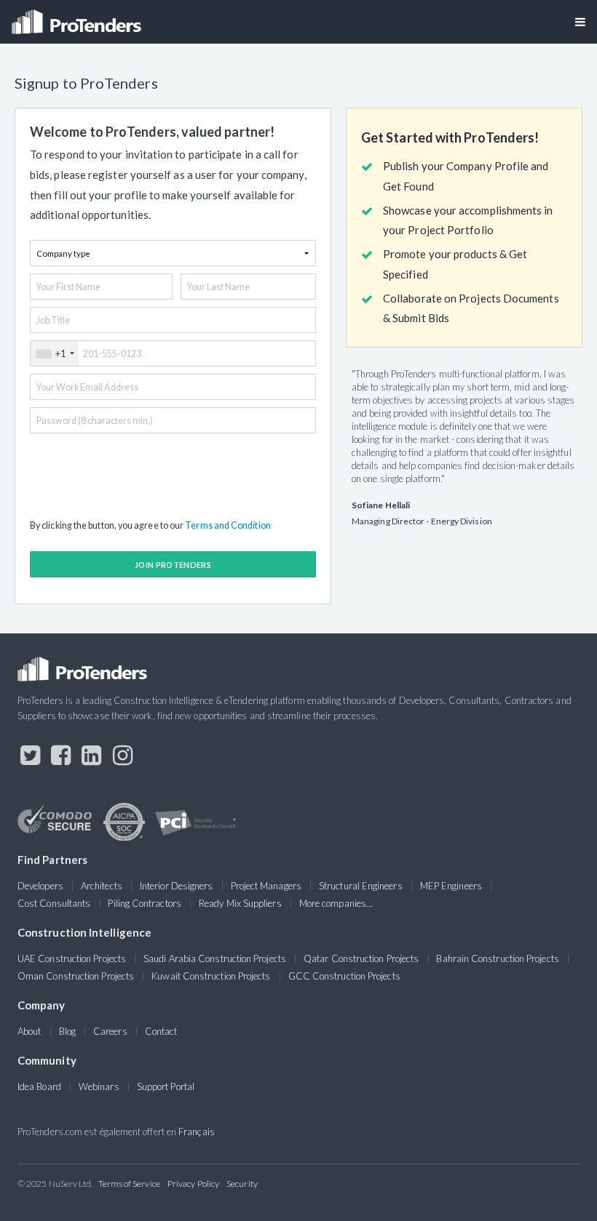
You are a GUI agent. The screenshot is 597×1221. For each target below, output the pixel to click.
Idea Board (39, 1086)
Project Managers (266, 886)
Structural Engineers (361, 886)
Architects (101, 886)
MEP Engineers (451, 886)
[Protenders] (78, 17)
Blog (67, 1031)
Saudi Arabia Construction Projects (214, 958)
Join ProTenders (173, 564)
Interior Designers (176, 886)
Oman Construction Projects (75, 976)
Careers (110, 1031)
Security (242, 1183)
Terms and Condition (228, 525)
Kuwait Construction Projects (210, 976)
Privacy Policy (193, 1183)
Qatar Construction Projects (361, 958)
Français (196, 1131)
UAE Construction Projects (71, 958)
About (29, 1031)
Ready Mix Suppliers (240, 903)
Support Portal (165, 1086)
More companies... (336, 903)
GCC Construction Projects (344, 976)
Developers (40, 886)
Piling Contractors (144, 903)
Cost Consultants (53, 903)
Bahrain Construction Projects (497, 958)
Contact (161, 1031)
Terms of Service (129, 1183)
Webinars (99, 1086)
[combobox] (55, 353)
